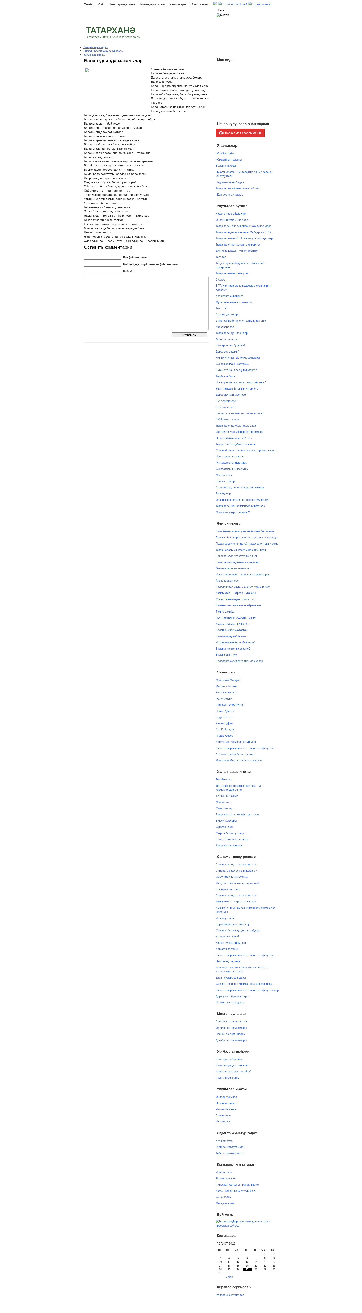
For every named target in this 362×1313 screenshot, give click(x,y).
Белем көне (223, 1115)
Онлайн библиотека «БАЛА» (234, 438)
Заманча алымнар (94, 54)
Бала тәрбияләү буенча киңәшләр (237, 562)
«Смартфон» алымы (229, 159)
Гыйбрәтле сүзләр (227, 419)
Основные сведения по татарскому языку (242, 500)
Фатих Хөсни (224, 698)
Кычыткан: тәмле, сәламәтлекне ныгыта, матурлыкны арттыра (242, 969)
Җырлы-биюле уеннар (230, 833)
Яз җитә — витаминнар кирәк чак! (237, 883)
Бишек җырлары (226, 821)
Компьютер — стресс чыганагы (236, 593)
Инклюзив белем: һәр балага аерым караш (243, 574)
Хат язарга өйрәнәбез (229, 296)
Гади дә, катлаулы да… (231, 1147)
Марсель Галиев (226, 686)
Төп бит (88, 4)
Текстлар (221, 308)
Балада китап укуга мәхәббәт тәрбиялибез (243, 587)
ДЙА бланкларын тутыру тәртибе (237, 250)
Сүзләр (220, 279)
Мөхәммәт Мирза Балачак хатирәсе (239, 760)
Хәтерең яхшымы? (227, 936)
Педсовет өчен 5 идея (230, 182)
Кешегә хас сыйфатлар (231, 213)
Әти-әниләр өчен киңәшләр (233, 568)
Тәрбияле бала (225, 376)
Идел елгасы (224, 1172)
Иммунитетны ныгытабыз (232, 877)
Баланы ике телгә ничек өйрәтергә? (238, 605)
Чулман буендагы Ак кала (232, 1065)
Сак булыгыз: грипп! (228, 889)
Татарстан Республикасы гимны (236, 444)
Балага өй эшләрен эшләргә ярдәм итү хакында (246, 537)
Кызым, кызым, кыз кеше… (233, 624)
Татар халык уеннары (229, 845)
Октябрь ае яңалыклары (231, 1028)
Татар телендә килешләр (232, 333)
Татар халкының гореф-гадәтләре (237, 814)
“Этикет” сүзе (224, 1141)
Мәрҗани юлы (225, 1203)
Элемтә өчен (199, 4)
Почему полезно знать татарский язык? (241, 382)
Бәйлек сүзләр (225, 481)
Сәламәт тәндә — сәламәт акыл (236, 864)
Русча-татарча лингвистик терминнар (239, 413)
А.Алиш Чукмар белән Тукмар (235, 754)
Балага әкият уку (227, 654)
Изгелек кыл (223, 1121)
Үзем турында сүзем (122, 4)
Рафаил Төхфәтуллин (230, 705)
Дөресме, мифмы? (227, 351)
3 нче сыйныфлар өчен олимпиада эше (241, 320)
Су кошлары (223, 1197)
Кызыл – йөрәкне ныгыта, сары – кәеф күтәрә (245, 748)
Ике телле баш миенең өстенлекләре (239, 432)
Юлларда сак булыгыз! (230, 345)
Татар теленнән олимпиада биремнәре (240, 506)
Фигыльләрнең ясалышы (231, 463)
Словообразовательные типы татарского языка (245, 450)
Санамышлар (224, 827)
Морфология (224, 475)
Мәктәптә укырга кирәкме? (233, 512)
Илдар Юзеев (224, 736)
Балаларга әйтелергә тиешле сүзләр (239, 661)
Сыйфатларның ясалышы (232, 469)
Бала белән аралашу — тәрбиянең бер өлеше (245, 531)
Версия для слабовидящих (243, 132)
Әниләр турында (226, 1097)
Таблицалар (223, 493)
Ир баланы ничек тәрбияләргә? (235, 642)
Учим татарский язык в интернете (237, 388)
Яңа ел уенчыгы (226, 1178)
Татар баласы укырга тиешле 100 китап (241, 550)
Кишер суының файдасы (231, 943)
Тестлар (221, 257)
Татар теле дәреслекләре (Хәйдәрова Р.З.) (243, 232)
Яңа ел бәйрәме (226, 1109)
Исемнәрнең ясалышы (230, 456)
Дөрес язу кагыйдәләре (231, 394)
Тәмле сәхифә (225, 611)
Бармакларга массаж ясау (233, 924)
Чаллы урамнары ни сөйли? (233, 1071)
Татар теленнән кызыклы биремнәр (238, 244)
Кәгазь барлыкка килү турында (235, 1191)
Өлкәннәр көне (225, 1103)
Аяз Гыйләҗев (225, 729)
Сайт (101, 4)
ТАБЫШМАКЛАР (227, 796)
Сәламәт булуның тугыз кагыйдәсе (238, 930)
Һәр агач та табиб (227, 949)
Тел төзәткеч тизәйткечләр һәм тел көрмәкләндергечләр (238, 788)
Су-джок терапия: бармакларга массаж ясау (244, 984)
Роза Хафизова (225, 692)
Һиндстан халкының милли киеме (237, 1184)
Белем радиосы (226, 165)
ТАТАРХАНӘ (111, 30)
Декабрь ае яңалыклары (231, 1040)
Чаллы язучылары (227, 1078)
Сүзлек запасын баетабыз (232, 364)
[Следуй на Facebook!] (233, 4)
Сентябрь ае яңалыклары (232, 1021)
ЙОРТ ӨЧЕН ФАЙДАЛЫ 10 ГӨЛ (236, 617)
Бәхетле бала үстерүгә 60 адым (236, 556)
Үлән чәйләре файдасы (231, 978)
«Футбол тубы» (225, 153)
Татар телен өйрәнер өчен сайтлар (238, 188)
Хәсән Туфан (224, 723)
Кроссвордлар (225, 327)
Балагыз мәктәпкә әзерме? (233, 648)
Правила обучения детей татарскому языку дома (247, 543)
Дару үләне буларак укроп (233, 996)
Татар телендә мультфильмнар (236, 425)
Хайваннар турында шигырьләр (236, 742)
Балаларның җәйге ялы (231, 636)
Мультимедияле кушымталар (234, 302)
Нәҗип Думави (225, 711)
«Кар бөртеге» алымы (229, 194)
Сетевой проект (225, 407)
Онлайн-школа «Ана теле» (233, 220)
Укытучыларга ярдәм (95, 47)
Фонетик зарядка (226, 339)
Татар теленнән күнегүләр (232, 273)
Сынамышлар (224, 808)
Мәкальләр (223, 802)
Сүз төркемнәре (226, 401)
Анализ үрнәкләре (227, 314)
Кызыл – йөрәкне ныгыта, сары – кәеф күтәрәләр (247, 990)
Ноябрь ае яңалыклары (230, 1034)
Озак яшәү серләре (228, 961)
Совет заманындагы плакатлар (235, 599)
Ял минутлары (225, 918)
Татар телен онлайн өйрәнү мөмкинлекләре (243, 226)
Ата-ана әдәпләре (227, 580)
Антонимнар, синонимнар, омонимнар (240, 487)
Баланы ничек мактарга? (231, 630)
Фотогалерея (178, 4)
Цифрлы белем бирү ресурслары (103, 51)
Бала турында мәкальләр (232, 839)
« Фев (229, 1277)
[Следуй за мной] (260, 4)
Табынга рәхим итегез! (230, 1153)
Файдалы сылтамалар (230, 1295)
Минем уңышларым (152, 4)
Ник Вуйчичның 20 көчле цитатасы (238, 357)
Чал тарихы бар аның (229, 1059)
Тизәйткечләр (224, 779)
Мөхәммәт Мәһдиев (228, 680)
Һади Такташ (224, 717)
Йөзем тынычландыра (230, 1002)
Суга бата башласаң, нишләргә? (236, 370)
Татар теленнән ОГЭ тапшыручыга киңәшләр (244, 238)
